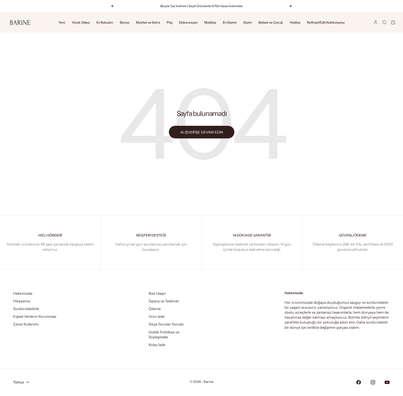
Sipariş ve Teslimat (164, 301)
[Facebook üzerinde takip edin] (358, 382)
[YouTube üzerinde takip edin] (387, 382)
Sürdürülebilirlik (26, 308)
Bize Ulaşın (157, 293)
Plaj (169, 22)
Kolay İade (157, 344)
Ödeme (155, 308)
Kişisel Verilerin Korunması (34, 316)
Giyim (247, 22)
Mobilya (210, 22)
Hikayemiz (21, 301)
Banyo (124, 22)
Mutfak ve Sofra (148, 22)
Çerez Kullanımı (26, 324)
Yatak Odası (81, 22)
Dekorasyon (188, 22)
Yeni (61, 22)
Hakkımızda (22, 293)
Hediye (295, 22)
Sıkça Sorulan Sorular (166, 324)
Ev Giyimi (230, 22)
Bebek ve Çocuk (271, 22)
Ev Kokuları (105, 22)
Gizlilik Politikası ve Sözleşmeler (164, 334)
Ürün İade (156, 316)
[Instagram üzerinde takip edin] (373, 382)
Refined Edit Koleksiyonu (326, 22)
